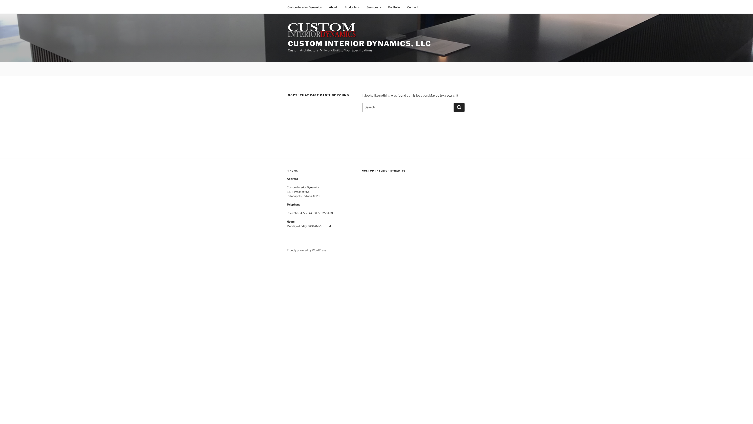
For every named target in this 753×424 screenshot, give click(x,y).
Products (350, 7)
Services (372, 7)
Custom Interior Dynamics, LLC (359, 43)
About (333, 7)
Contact (412, 7)
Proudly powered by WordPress (306, 250)
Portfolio (394, 7)
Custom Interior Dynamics (304, 7)
